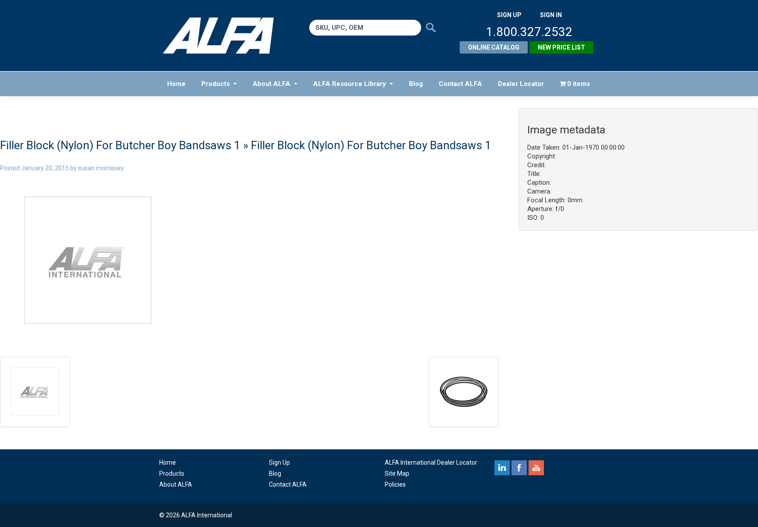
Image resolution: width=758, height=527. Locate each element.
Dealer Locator (521, 84)
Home (176, 84)
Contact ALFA (460, 84)
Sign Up (279, 462)
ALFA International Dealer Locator (431, 462)
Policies (395, 484)
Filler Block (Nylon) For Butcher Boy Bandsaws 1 (120, 145)
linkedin (502, 467)
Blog (416, 84)
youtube (536, 467)
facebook (519, 467)
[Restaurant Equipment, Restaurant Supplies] (224, 36)
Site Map (397, 473)
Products (215, 84)
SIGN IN (551, 14)
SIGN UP (509, 14)
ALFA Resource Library (349, 84)
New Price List (561, 47)
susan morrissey (100, 168)
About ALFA (271, 84)
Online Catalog (493, 47)
